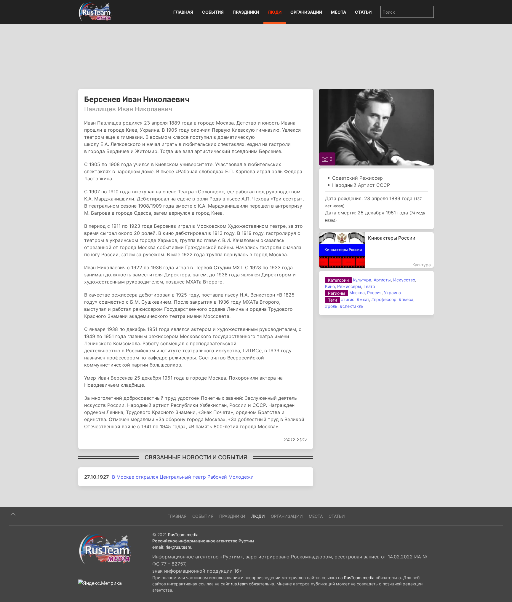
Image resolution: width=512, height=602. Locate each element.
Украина (392, 292)
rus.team (239, 583)
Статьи (363, 12)
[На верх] (13, 514)
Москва (357, 292)
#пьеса (406, 299)
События (213, 12)
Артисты (382, 279)
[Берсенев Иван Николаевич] (376, 127)
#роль (331, 306)
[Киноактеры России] (376, 250)
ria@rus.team (178, 547)
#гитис (347, 299)
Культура (362, 279)
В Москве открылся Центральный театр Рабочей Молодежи (183, 477)
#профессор (383, 299)
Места (338, 12)
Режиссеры (349, 286)
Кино (330, 286)
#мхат (363, 299)
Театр (369, 286)
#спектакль (352, 306)
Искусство (404, 279)
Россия (374, 292)
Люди (274, 12)
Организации (306, 12)
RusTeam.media (183, 534)
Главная (183, 12)
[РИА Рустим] (105, 549)
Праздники (246, 12)
